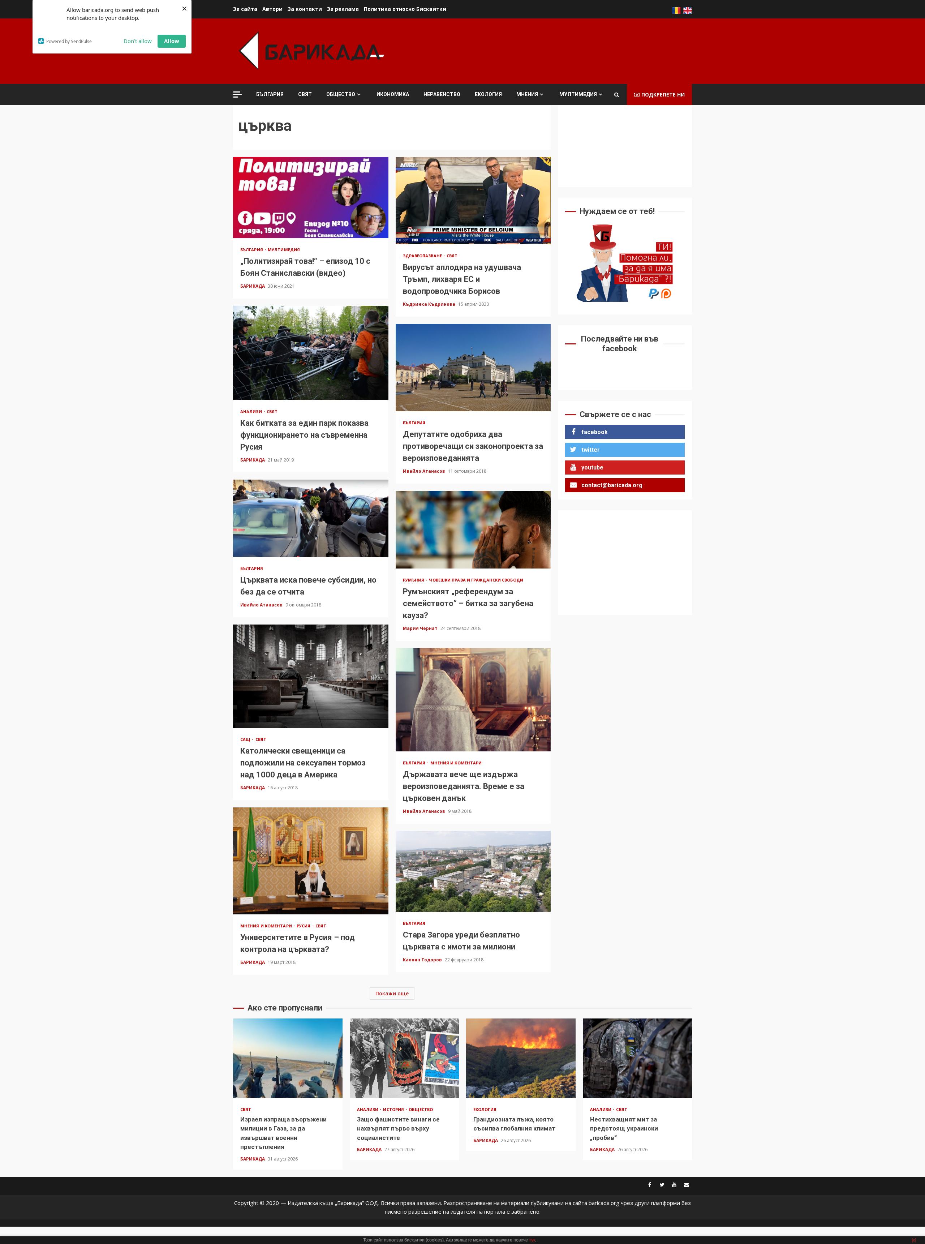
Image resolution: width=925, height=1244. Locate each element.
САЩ (245, 739)
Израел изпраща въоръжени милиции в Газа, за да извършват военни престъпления (288, 1058)
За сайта (245, 8)
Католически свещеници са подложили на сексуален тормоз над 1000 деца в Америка (310, 676)
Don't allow (138, 40)
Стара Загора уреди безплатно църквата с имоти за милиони (473, 871)
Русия (304, 926)
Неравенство (441, 94)
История (394, 1109)
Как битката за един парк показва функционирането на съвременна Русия (310, 353)
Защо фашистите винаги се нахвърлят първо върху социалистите (404, 1058)
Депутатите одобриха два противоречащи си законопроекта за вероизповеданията (473, 367)
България (270, 94)
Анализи (251, 411)
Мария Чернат (421, 628)
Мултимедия (578, 94)
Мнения (527, 94)
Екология (488, 94)
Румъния (414, 580)
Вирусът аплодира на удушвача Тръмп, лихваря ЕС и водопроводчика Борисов (473, 200)
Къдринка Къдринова (429, 304)
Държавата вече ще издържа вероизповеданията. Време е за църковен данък (473, 699)
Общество (340, 94)
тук (532, 1240)
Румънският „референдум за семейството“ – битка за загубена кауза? (473, 530)
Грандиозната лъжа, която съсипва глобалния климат (521, 1058)
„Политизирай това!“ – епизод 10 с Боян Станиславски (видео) (310, 197)
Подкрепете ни (663, 94)
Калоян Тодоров (423, 960)
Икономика (393, 94)
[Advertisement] (560, 50)
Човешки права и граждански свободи (476, 580)
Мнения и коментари (456, 763)
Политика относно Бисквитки (405, 8)
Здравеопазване (423, 256)
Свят (305, 94)
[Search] (616, 95)
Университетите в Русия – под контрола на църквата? (310, 860)
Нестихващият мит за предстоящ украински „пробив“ (637, 1058)
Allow (171, 40)
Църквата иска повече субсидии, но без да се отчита (310, 518)
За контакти (305, 8)
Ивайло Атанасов (424, 471)
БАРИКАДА (253, 286)
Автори (272, 8)
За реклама (343, 8)
